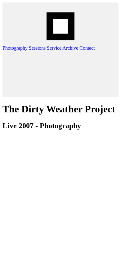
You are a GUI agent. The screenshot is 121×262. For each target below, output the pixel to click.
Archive (70, 48)
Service (54, 48)
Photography (15, 48)
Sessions (37, 48)
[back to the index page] (60, 26)
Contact (87, 48)
